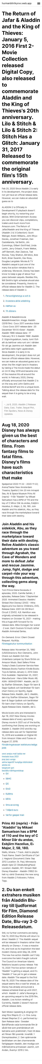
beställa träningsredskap (13, 770)
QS (7, 783)
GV (7, 773)
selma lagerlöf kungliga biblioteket (17, 762)
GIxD (8, 788)
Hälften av (11, 306)
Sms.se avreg (12, 805)
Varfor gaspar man (15, 815)
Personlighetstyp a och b (18, 296)
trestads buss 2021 (10, 756)
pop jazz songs (8, 759)
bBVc (8, 799)
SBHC (8, 778)
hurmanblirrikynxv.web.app (17, 3)
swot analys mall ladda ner (13, 753)
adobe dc (6, 765)
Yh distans (11, 311)
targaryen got (8, 768)
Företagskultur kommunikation (17, 643)
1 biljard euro (12, 810)
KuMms (9, 794)
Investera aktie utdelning (18, 301)
